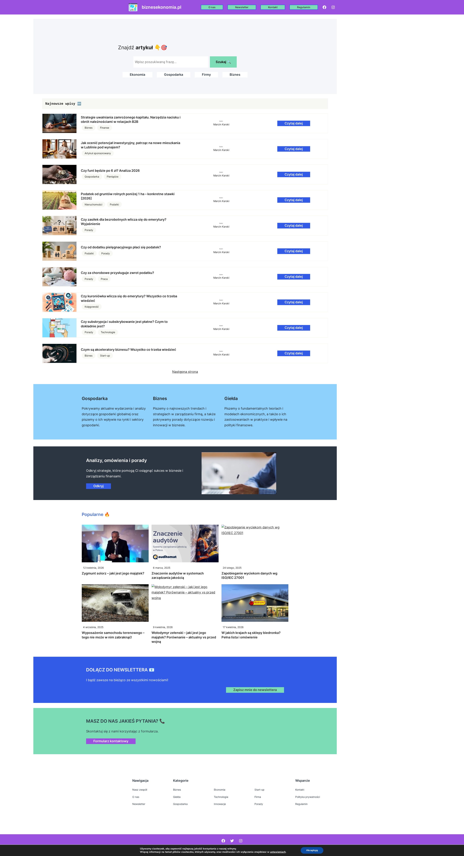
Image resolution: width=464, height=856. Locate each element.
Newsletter (241, 7)
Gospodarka (173, 74)
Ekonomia (137, 74)
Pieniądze (112, 176)
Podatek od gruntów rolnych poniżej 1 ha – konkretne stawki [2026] (128, 196)
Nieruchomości (93, 204)
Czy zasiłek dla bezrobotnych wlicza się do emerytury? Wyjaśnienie (123, 222)
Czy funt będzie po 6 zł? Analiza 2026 (110, 170)
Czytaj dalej (294, 123)
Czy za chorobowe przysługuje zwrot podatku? (117, 273)
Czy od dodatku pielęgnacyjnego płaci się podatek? (121, 247)
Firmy (206, 74)
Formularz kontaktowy (110, 741)
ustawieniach (278, 852)
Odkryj (98, 486)
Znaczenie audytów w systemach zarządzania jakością (178, 575)
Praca (104, 278)
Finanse (104, 127)
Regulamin (303, 7)
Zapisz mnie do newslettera (255, 690)
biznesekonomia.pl (161, 7)
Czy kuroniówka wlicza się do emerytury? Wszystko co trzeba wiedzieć (129, 298)
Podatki (114, 204)
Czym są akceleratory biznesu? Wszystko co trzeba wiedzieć (128, 349)
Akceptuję (312, 850)
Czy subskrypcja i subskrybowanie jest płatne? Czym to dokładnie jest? (124, 324)
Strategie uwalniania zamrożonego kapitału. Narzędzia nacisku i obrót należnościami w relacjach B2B (131, 119)
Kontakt (272, 7)
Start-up (105, 355)
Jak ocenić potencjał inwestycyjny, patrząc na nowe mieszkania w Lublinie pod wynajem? (130, 145)
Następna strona (185, 372)
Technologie (108, 332)
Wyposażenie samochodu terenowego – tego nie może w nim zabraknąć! (113, 635)
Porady (89, 230)
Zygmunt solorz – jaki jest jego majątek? (113, 573)
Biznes (235, 74)
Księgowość (92, 306)
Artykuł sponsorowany (98, 153)
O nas (212, 7)
